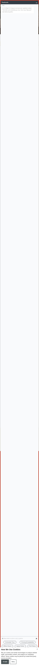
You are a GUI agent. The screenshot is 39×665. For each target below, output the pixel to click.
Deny (13, 661)
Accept (5, 661)
